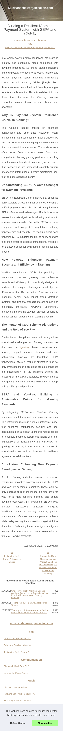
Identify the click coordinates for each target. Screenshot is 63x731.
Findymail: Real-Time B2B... (17, 666)
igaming (24, 347)
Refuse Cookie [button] (18, 723)
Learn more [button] (49, 715)
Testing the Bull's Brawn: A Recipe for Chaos (11, 559)
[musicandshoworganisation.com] (31, 10)
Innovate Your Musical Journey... (19, 694)
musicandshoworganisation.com (30, 40)
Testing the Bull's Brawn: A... (17, 652)
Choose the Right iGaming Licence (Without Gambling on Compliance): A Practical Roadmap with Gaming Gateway (48, 564)
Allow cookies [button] (45, 723)
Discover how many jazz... (16, 687)
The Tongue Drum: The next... (18, 700)
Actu (30, 44)
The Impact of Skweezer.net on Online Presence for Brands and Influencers (29, 611)
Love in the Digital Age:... (16, 673)
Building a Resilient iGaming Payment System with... (30, 47)
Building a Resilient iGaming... (18, 645)
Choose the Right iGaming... (17, 638)
